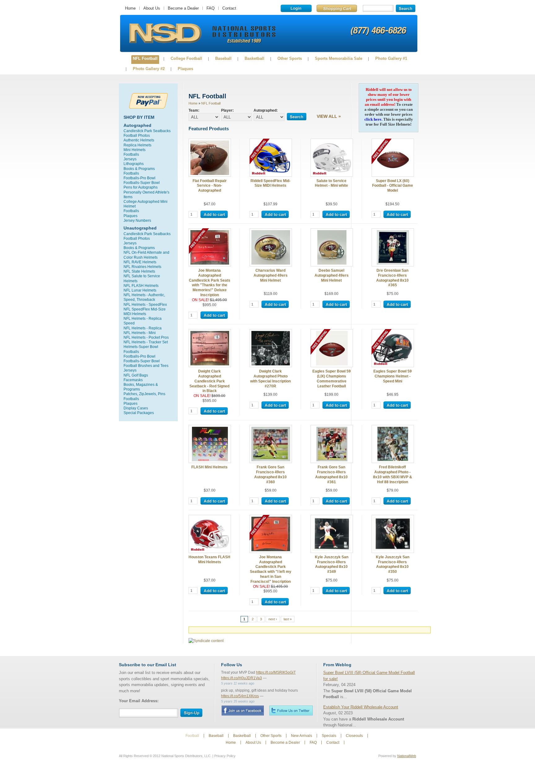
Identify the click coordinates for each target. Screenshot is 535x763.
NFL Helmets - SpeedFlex (145, 304)
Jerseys (130, 159)
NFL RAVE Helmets (140, 262)
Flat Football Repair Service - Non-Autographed (210, 186)
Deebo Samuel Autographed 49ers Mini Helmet (332, 275)
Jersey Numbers (137, 220)
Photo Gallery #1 (391, 58)
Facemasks (133, 380)
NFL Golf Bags (136, 375)
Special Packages (139, 413)
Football (192, 736)
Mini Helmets (135, 150)
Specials (329, 736)
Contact (229, 8)
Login (296, 8)
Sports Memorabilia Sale (338, 58)
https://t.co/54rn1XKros (240, 696)
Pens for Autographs (141, 187)
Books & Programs (139, 169)
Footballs (131, 154)
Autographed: (266, 110)
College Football (186, 58)
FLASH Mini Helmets (209, 467)
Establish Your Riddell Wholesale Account (360, 707)
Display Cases (136, 408)
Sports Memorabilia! (165, 33)
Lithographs (134, 164)
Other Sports (289, 58)
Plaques (185, 68)
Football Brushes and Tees (146, 366)
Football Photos (137, 135)
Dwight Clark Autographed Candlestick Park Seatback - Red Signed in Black (209, 381)
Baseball (223, 58)
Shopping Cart (336, 8)
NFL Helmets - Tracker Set (146, 342)
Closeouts (354, 736)
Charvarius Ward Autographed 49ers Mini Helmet (271, 275)
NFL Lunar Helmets (140, 290)
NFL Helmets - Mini (140, 333)
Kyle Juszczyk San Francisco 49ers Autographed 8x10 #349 (331, 564)
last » (288, 619)
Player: (227, 110)
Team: (194, 110)
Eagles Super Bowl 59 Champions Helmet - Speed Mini (392, 376)
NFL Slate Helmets (139, 271)
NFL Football (145, 58)
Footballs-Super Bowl (142, 183)
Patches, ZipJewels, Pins (144, 394)
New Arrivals (301, 736)
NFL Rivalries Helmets (142, 267)
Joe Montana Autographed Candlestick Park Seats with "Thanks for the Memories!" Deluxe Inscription (209, 282)
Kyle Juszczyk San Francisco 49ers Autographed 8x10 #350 (392, 564)
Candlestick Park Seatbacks (147, 131)
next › (272, 619)
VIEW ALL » (329, 116)
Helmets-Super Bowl (141, 347)
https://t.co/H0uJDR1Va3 (241, 678)
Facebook (242, 710)
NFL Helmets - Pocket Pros (146, 337)
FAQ (211, 8)
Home (130, 8)
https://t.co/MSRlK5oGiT (276, 672)
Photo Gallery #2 (149, 68)
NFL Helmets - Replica (143, 328)
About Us (151, 8)
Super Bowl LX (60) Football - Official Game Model (392, 186)
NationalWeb (406, 756)
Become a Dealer (183, 8)
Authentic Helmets (139, 140)
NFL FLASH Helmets (141, 285)
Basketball (254, 58)
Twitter (291, 710)
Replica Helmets (137, 145)
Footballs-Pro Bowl (139, 178)
